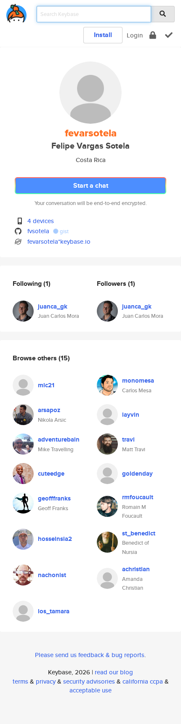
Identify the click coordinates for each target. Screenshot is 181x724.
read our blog (114, 672)
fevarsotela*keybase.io (58, 241)
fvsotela (38, 230)
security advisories (89, 681)
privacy (46, 681)
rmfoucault (137, 497)
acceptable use (90, 690)
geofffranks (54, 498)
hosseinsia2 (55, 538)
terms (20, 681)
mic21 (46, 385)
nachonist (52, 575)
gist (64, 231)
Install (103, 35)
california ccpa (142, 681)
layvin (130, 414)
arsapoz (49, 410)
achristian (136, 569)
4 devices (40, 220)
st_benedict (138, 533)
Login (135, 35)
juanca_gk (52, 306)
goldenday (137, 473)
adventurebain (59, 439)
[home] (16, 11)
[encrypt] (152, 35)
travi (128, 439)
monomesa (138, 380)
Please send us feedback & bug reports (89, 654)
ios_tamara (53, 611)
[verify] (169, 35)
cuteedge (51, 473)
